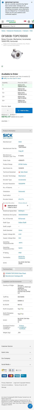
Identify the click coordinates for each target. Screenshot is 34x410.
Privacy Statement (7, 382)
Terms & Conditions (7, 385)
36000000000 (23, 215)
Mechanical (22, 176)
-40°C (20, 242)
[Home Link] (14, 21)
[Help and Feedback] (30, 406)
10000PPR (22, 183)
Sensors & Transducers (14, 31)
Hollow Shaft (22, 222)
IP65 (20, 253)
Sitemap (4, 387)
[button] (3, 21)
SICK (20, 142)
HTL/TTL (21, 199)
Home (3, 31)
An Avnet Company (7, 397)
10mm (20, 230)
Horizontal (22, 191)
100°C (20, 248)
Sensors (25, 31)
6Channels (22, 218)
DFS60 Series (23, 164)
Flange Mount (23, 203)
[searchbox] (15, 26)
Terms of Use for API (21, 385)
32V (20, 238)
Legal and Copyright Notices (22, 382)
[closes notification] (31, 2)
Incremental (22, 180)
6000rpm (21, 211)
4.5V (20, 234)
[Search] (30, 26)
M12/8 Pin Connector (22, 257)
